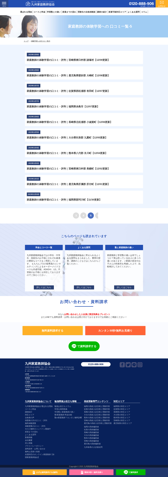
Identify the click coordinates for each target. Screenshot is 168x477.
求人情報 (28, 443)
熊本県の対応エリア (122, 417)
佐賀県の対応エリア (122, 409)
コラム (144, 12)
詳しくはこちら (44, 287)
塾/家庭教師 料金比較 (63, 415)
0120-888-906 (95, 364)
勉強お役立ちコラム (62, 406)
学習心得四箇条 (60, 409)
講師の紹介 (102, 12)
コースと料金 (39, 12)
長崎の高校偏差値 (91, 432)
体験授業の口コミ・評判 (35, 426)
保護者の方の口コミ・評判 (36, 420)
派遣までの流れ (69, 12)
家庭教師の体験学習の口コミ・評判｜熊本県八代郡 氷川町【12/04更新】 (67, 153)
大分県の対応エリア (122, 415)
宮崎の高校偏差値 (91, 441)
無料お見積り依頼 (32, 452)
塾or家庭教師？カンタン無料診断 (68, 417)
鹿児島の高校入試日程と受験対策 (98, 423)
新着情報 (28, 437)
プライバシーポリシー (34, 446)
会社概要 (28, 440)
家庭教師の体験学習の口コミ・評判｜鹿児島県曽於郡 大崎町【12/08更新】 (68, 75)
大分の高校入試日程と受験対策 (97, 415)
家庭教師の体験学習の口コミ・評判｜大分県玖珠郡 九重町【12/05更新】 (67, 137)
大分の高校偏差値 (91, 435)
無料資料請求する (53, 330)
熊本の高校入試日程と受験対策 (97, 417)
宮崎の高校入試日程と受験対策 (97, 420)
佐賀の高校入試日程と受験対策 (97, 409)
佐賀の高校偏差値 (91, 429)
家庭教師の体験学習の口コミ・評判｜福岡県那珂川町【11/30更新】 (64, 199)
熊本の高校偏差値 (91, 438)
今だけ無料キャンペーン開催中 (38, 429)
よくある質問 (134, 12)
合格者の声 (29, 417)
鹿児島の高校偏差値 (92, 444)
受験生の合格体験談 (86, 12)
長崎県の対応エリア (122, 412)
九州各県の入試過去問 (93, 447)
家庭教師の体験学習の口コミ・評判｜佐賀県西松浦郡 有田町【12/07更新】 (68, 91)
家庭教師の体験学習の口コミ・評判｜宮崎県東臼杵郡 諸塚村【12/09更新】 (68, 60)
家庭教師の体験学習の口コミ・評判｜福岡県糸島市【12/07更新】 (63, 106)
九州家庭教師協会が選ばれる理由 (39, 406)
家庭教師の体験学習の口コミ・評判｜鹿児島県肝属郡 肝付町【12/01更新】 (68, 184)
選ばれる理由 (26, 12)
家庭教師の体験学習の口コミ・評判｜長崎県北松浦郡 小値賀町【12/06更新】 (69, 122)
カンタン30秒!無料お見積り (115, 330)
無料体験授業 (30, 423)
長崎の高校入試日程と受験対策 (97, 412)
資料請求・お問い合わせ (35, 449)
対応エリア (29, 415)
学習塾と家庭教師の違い (64, 412)
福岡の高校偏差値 (91, 427)
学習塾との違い (54, 12)
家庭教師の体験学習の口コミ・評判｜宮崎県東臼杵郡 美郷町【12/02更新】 (68, 168)
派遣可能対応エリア (117, 12)
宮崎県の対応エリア (122, 420)
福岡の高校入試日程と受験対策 (97, 406)
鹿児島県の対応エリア (123, 423)
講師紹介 (28, 412)
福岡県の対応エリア (122, 406)
